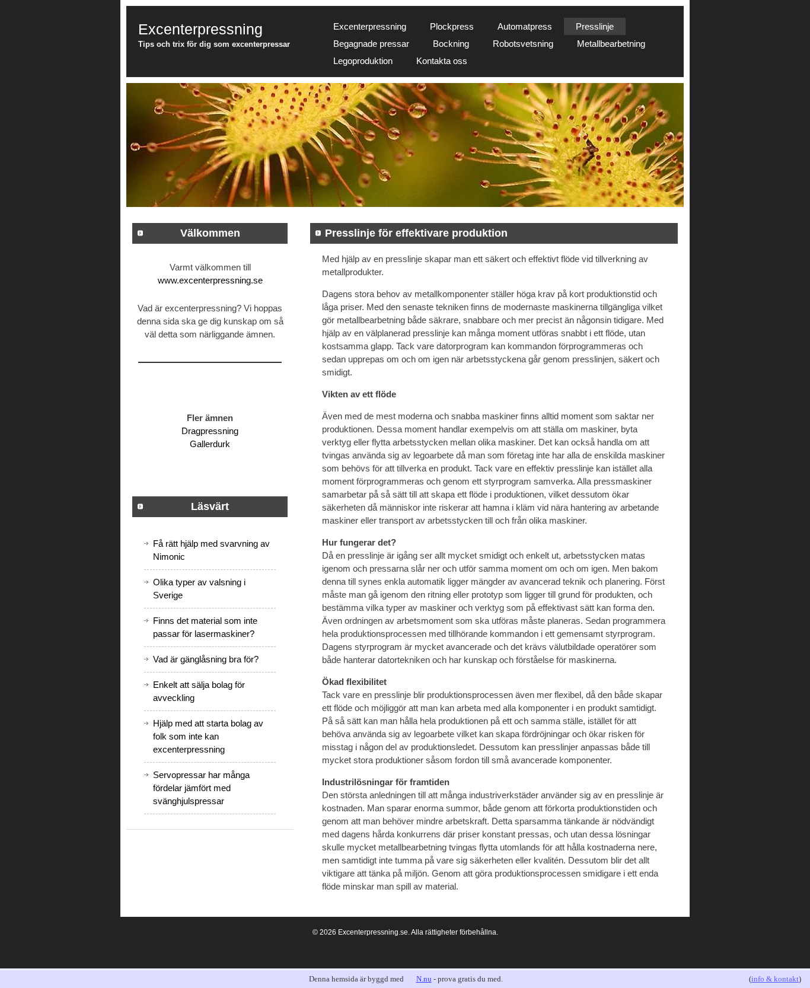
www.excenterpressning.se (210, 280)
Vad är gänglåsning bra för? (206, 659)
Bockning (451, 44)
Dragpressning (209, 431)
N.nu (424, 978)
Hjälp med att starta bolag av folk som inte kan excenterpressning (208, 736)
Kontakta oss (441, 61)
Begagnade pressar (371, 44)
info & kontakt (775, 978)
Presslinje (595, 26)
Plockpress (452, 26)
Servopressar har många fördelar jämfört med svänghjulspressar (201, 788)
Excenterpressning (369, 26)
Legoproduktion (363, 61)
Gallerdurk (210, 444)
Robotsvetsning (523, 44)
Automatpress (525, 26)
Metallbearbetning (611, 44)
